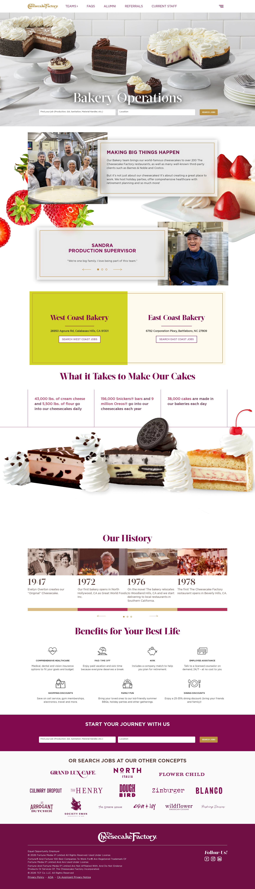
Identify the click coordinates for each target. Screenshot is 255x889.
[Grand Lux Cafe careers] (73, 774)
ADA (50, 877)
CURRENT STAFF (164, 6)
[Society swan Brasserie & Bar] (76, 807)
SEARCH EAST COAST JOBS (176, 339)
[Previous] (94, 269)
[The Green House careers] (110, 807)
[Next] (110, 269)
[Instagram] (213, 858)
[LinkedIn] (220, 858)
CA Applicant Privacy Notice (74, 877)
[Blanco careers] (209, 790)
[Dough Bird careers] (127, 790)
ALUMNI (110, 6)
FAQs (91, 6)
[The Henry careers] (86, 790)
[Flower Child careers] (182, 774)
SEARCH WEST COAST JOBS (79, 339)
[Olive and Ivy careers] (145, 807)
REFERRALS (134, 6)
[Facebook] (207, 858)
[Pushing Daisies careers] (213, 807)
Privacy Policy (36, 877)
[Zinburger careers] (168, 790)
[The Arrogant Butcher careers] (42, 807)
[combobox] (77, 112)
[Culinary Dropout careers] (46, 790)
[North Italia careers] (127, 773)
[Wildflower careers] (179, 807)
